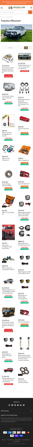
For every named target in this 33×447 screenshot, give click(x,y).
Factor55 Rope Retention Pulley (7, 184)
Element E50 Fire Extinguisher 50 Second (7, 134)
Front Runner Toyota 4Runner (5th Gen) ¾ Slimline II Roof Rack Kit (8, 325)
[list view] (30, 47)
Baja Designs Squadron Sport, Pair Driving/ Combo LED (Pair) (24, 214)
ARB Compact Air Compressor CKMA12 (8, 268)
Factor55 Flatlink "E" (24, 184)
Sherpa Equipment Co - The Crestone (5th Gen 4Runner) (24, 67)
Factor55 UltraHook (23, 322)
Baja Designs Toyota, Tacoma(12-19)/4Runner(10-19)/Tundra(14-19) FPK (24, 103)
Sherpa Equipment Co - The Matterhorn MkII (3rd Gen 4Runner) (8, 291)
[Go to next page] (22, 392)
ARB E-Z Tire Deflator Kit (8, 213)
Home (2, 17)
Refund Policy (18, 440)
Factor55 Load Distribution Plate (23, 381)
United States (15, 429)
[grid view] (26, 47)
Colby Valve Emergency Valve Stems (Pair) (7, 246)
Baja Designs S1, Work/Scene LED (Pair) (7, 355)
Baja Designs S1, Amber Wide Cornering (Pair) (22, 297)
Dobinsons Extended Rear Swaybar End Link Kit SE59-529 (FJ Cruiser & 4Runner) (24, 358)
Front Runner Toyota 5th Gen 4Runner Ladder (8, 97)
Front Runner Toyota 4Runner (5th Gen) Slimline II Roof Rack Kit (8, 70)
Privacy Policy (10, 440)
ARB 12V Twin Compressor (6, 159)
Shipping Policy (16, 441)
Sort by (10, 47)
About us (4, 440)
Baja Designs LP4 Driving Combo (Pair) (24, 244)
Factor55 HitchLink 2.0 (23, 129)
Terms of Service (26, 440)
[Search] (30, 12)
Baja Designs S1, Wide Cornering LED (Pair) (24, 272)
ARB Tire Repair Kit (23, 160)
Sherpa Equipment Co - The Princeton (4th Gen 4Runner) (8, 380)
